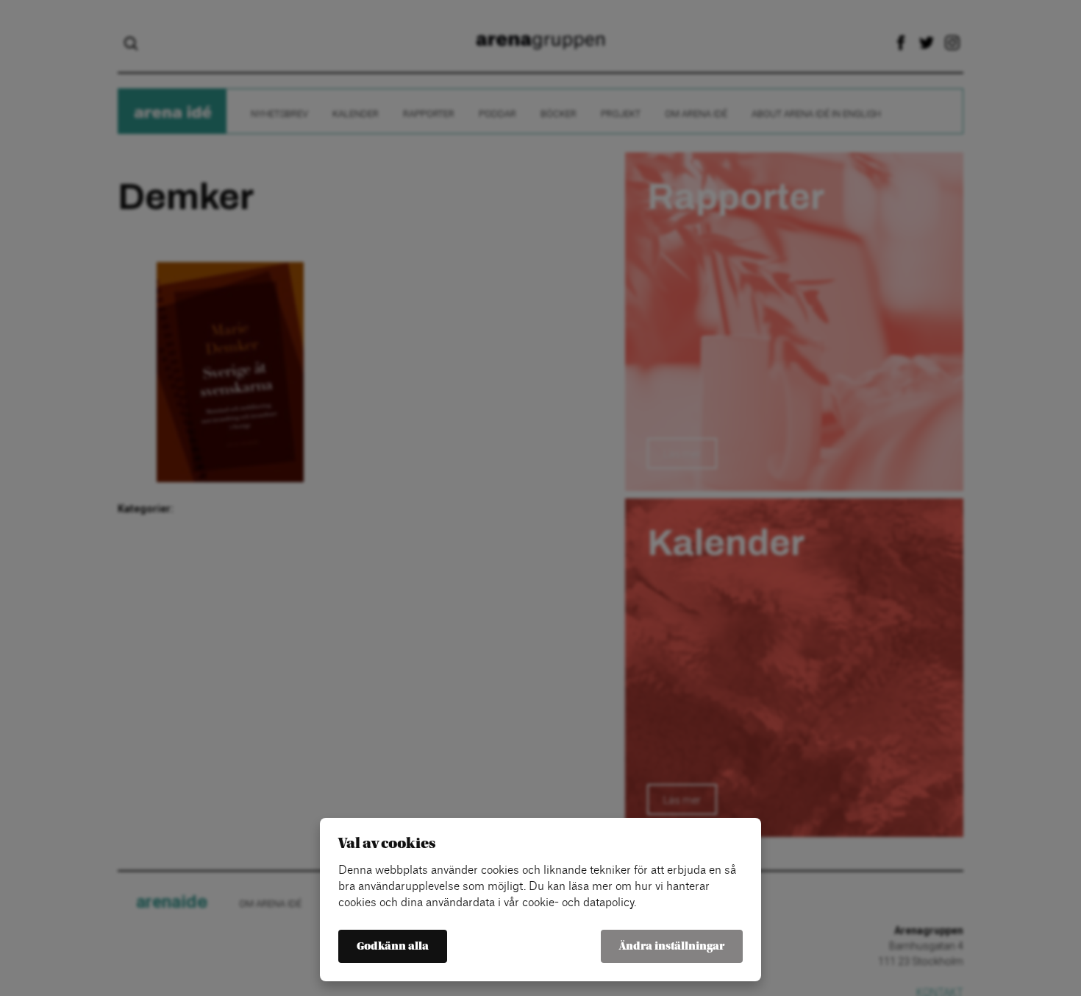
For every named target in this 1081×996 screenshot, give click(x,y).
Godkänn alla (393, 946)
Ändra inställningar (671, 946)
